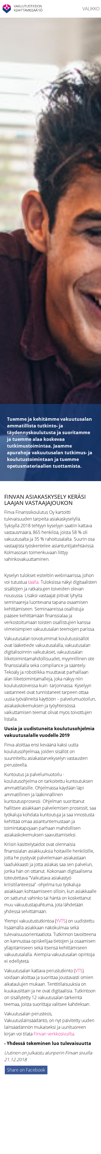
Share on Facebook (26, 1070)
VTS (78, 971)
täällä (33, 582)
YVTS (61, 921)
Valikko (91, 9)
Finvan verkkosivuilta (54, 1034)
